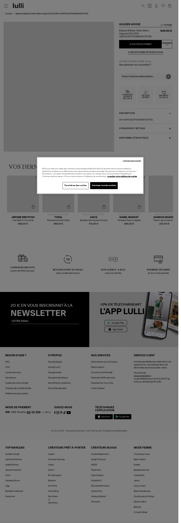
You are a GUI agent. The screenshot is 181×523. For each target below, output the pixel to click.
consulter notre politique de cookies (122, 176)
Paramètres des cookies (76, 185)
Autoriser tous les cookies (104, 185)
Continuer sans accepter (132, 161)
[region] (90, 175)
